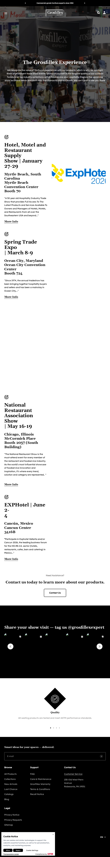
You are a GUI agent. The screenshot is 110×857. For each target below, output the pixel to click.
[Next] (84, 3)
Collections (10, 779)
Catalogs (9, 794)
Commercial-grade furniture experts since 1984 (55, 3)
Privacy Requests (13, 819)
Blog (6, 799)
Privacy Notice (11, 814)
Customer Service (73, 774)
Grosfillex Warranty (40, 784)
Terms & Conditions (40, 789)
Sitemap (8, 824)
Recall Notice (37, 794)
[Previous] (25, 3)
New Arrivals (10, 784)
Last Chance (10, 789)
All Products (10, 774)
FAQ (32, 774)
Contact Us (55, 592)
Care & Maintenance (40, 779)
